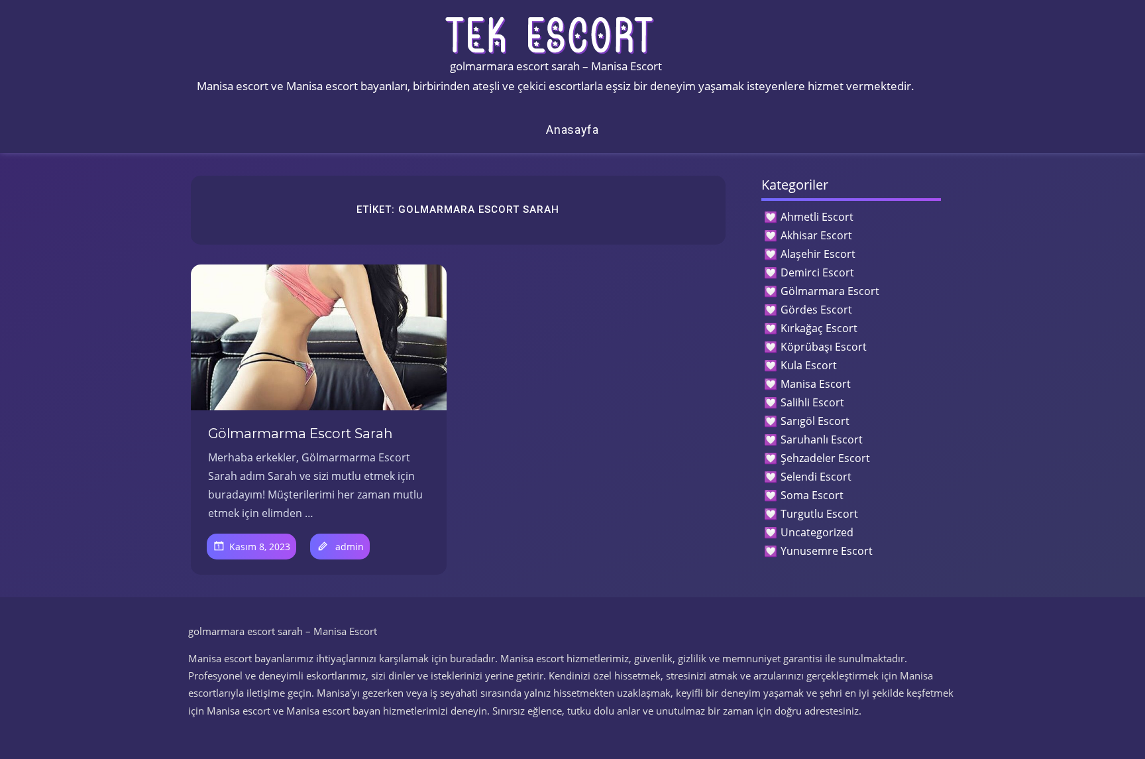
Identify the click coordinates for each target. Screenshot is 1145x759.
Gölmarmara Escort (830, 291)
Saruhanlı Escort (822, 439)
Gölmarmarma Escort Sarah (300, 433)
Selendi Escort (816, 476)
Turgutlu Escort (819, 513)
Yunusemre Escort (827, 551)
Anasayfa (572, 130)
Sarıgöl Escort (815, 421)
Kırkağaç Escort (819, 328)
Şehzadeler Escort (825, 458)
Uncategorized (817, 532)
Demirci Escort (817, 272)
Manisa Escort (816, 384)
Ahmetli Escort (817, 216)
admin (349, 546)
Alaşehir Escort (818, 254)
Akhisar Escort (816, 235)
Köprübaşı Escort (824, 346)
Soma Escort (812, 495)
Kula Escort (809, 365)
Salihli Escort (812, 402)
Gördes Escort (816, 309)
